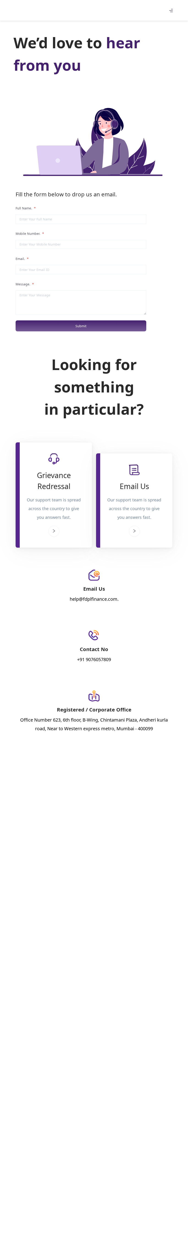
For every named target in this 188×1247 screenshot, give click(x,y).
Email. (22, 259)
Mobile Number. (30, 233)
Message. (25, 284)
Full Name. (26, 208)
